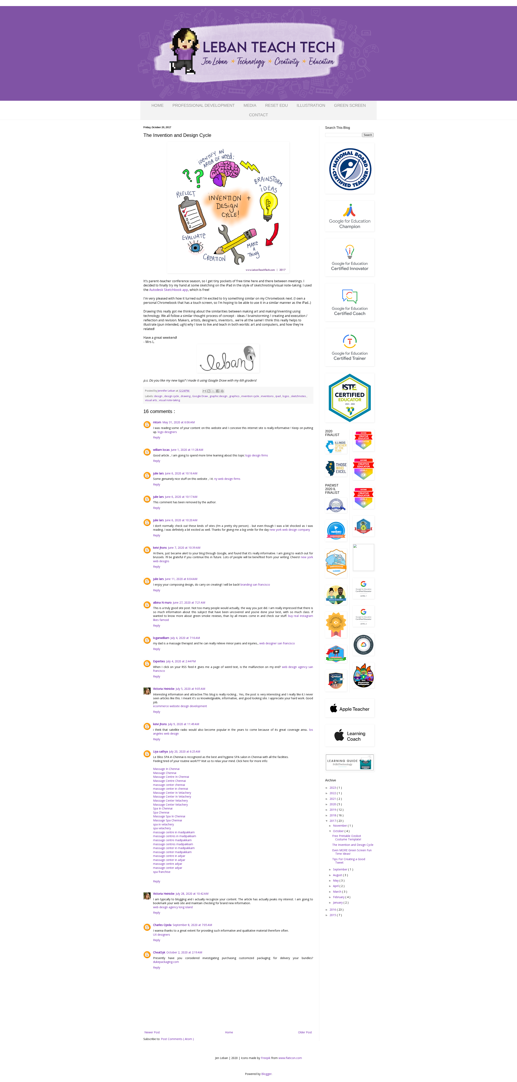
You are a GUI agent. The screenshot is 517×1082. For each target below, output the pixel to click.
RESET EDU (276, 105)
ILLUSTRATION (311, 105)
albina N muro (162, 602)
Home (229, 1032)
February (339, 897)
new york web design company (290, 530)
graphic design (219, 396)
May (336, 880)
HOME (157, 105)
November (340, 825)
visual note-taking (169, 400)
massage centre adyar (167, 864)
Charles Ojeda (162, 925)
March (337, 891)
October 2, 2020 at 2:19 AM (184, 952)
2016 (333, 909)
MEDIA (250, 105)
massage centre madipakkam (172, 840)
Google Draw (200, 396)
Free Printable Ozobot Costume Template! (346, 837)
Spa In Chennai (162, 808)
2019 (333, 810)
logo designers (167, 432)
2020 (333, 804)
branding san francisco (255, 584)
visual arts (151, 400)
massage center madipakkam (172, 852)
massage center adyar (167, 868)
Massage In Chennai (166, 769)
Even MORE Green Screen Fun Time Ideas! (352, 852)
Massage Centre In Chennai (171, 777)
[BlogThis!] (209, 391)
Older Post (305, 1032)
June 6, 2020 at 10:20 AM (181, 520)
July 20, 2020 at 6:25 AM (184, 751)
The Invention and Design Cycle (352, 845)
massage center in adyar (169, 860)
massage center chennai (169, 785)
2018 (333, 815)
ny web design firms (227, 479)
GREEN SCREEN (350, 105)
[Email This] (204, 391)
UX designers (161, 934)
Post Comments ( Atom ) (177, 1039)
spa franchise (161, 872)
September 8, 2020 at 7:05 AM (192, 925)
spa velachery (162, 828)
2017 (333, 821)
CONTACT (258, 115)
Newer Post (152, 1032)
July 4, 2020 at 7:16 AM (185, 638)
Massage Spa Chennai (167, 820)
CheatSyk (159, 952)
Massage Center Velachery (170, 800)
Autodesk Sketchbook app (168, 290)
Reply (156, 437)
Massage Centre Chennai (169, 781)
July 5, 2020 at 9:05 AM (190, 689)
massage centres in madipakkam (174, 836)
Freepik (265, 1058)
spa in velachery (163, 824)
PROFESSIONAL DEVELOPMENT (203, 105)
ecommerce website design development (180, 706)
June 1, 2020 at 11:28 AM (187, 450)
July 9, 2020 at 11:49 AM (183, 724)
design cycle (172, 396)
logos (286, 396)
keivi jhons (160, 547)
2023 (333, 787)
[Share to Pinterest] (222, 391)
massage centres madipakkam (173, 844)
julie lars (158, 473)
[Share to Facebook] (218, 391)
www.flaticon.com (290, 1058)
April (336, 886)
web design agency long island (173, 907)
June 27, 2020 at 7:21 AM (189, 602)
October (339, 831)
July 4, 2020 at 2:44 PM (181, 661)
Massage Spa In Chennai (169, 816)
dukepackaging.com (166, 962)
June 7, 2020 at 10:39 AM (184, 547)
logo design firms (256, 455)
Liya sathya (160, 751)
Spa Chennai (161, 812)
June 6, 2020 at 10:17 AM (181, 497)
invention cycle (250, 396)
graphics (234, 396)
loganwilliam (161, 638)
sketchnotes (299, 396)
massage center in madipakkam (174, 848)
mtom (157, 422)
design (158, 396)
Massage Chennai (164, 773)
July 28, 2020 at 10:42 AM (192, 893)
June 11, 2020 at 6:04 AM (181, 579)
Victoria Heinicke (163, 689)
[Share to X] (213, 391)
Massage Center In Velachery (172, 793)
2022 (333, 793)
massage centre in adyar (169, 856)
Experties (159, 661)
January (338, 902)
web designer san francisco (277, 643)
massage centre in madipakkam (174, 832)
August (338, 875)
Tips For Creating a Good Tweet (348, 860)
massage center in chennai (170, 789)
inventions (267, 396)
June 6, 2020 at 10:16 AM (181, 473)
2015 (333, 915)
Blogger (266, 1074)
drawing (186, 396)
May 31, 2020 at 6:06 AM (178, 422)
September (340, 869)
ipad (278, 396)
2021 (333, 799)
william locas (161, 450)
